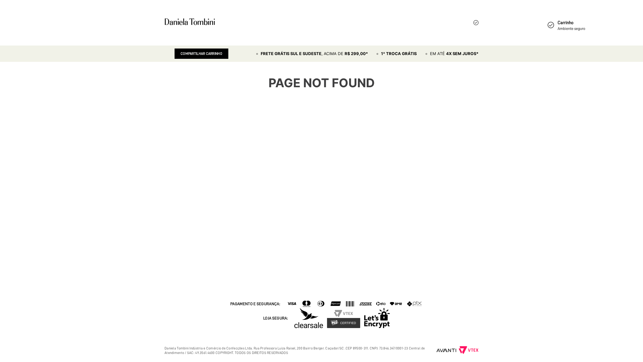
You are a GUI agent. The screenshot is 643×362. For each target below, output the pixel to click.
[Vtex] (468, 350)
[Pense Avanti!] (446, 350)
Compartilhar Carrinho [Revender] (201, 53)
